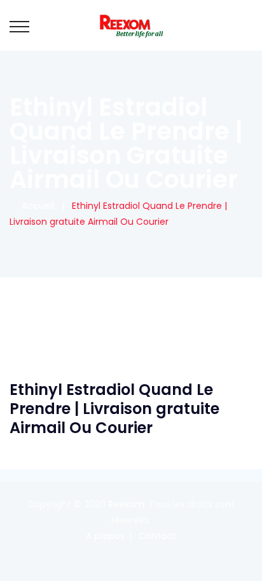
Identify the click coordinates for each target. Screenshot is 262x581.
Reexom (126, 504)
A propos (105, 536)
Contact (157, 536)
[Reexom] (131, 25)
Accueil (35, 205)
